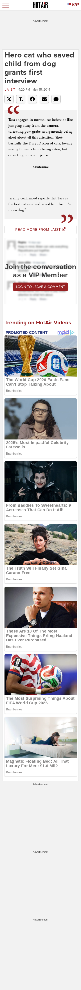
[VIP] (73, 5)
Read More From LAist (38, 229)
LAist (10, 90)
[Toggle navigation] (5, 5)
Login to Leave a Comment (40, 287)
